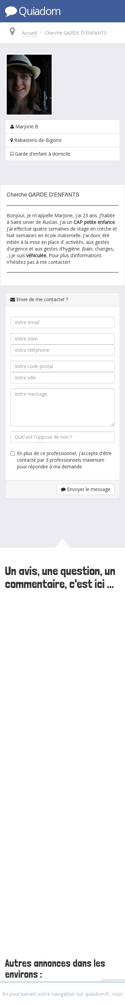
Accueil (29, 33)
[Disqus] (62, 684)
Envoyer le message (88, 489)
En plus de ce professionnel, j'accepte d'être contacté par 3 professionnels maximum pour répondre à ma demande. (64, 460)
